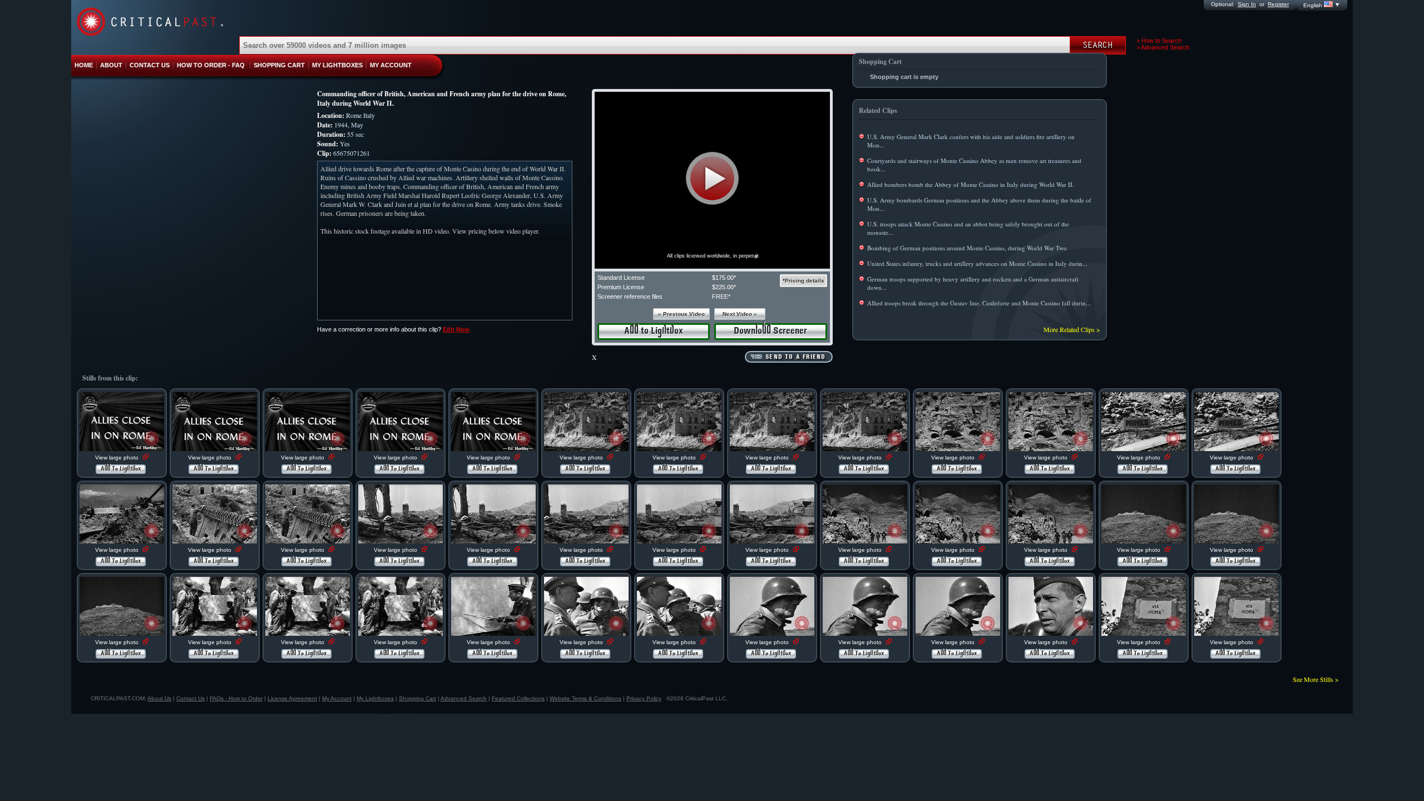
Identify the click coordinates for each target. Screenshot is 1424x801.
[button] (712, 178)
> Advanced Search (1162, 47)
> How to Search (1158, 40)
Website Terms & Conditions (585, 698)
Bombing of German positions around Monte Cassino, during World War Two (967, 248)
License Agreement (292, 698)
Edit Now (456, 329)
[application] (712, 180)
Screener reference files (629, 296)
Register (1278, 4)
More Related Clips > (1072, 329)
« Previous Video (681, 314)
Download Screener (770, 331)
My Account (337, 698)
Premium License (620, 287)
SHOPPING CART (279, 65)
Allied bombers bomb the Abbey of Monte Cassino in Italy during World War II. (970, 184)
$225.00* (724, 287)
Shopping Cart (417, 698)
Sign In (1247, 4)
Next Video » (740, 314)
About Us (159, 698)
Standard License (621, 277)
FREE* (721, 296)
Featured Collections (518, 698)
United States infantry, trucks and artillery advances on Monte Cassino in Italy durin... (977, 263)
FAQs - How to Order (236, 698)
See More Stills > (1316, 679)
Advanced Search (464, 698)
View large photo (117, 457)
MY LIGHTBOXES (337, 65)
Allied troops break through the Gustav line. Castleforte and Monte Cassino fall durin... (979, 303)
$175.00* (724, 277)
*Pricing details (803, 281)
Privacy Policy (643, 698)
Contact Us (190, 698)
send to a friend (795, 357)
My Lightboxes (375, 698)
